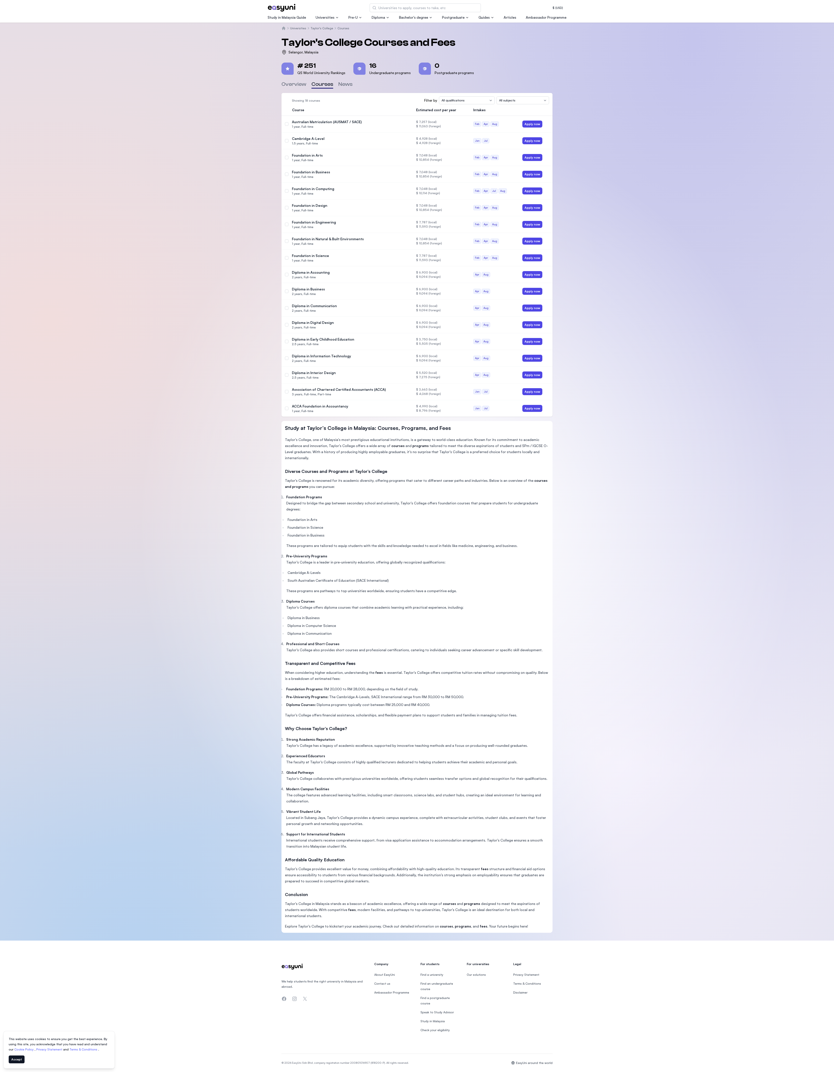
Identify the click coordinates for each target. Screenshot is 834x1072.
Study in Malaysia (432, 1021)
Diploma (378, 17)
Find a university (431, 974)
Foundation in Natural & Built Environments (328, 239)
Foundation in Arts (307, 155)
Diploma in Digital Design (313, 322)
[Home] (283, 28)
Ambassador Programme (546, 17)
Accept (16, 1059)
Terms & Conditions (84, 1049)
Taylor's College (322, 28)
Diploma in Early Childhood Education (323, 339)
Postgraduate (453, 17)
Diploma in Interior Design (314, 373)
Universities (325, 17)
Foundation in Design (309, 205)
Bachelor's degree (413, 17)
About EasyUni (384, 974)
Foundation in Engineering (314, 222)
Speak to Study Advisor (437, 1012)
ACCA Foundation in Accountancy (320, 406)
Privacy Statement (49, 1049)
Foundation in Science (310, 256)
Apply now (532, 124)
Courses (343, 28)
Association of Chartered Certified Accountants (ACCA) (339, 389)
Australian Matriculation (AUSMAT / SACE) (327, 122)
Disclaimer (520, 992)
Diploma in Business (308, 289)
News (345, 84)
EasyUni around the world (534, 1063)
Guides (484, 17)
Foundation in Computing (313, 189)
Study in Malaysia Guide (287, 17)
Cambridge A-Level (308, 138)
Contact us (382, 983)
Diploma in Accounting (311, 272)
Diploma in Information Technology (321, 356)
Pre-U (353, 17)
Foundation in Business (311, 172)
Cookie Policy (24, 1049)
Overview (293, 84)
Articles (510, 17)
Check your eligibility (435, 1030)
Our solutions (476, 974)
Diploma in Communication (314, 306)
